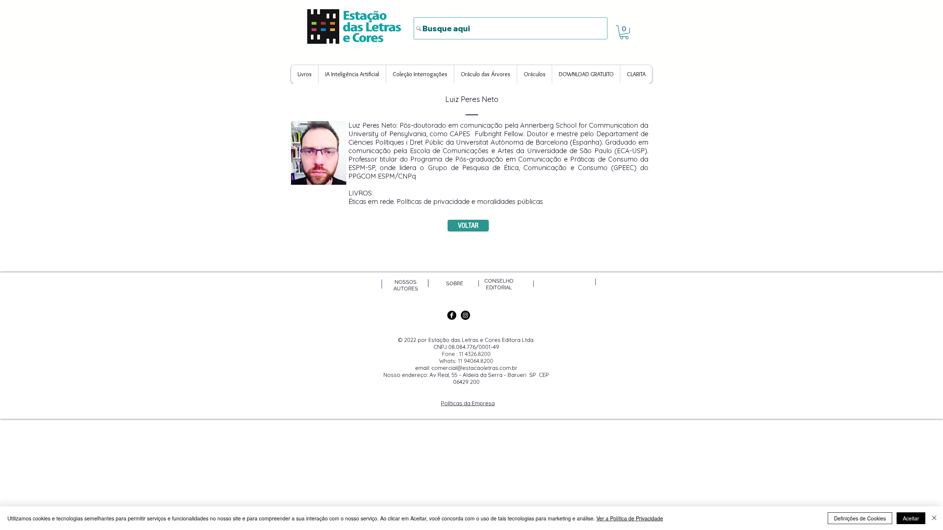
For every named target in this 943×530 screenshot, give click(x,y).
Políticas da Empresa (468, 403)
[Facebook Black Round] (451, 315)
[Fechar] (934, 518)
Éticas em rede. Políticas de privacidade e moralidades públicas (446, 201)
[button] (624, 32)
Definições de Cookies (860, 518)
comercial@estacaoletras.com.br (474, 367)
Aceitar (911, 518)
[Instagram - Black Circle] (465, 315)
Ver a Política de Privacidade (629, 518)
